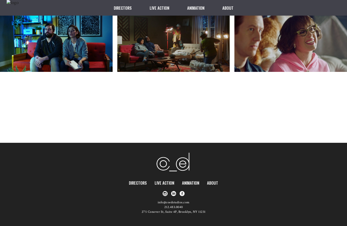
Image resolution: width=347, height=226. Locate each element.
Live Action (164, 183)
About (212, 183)
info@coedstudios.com (174, 202)
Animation (190, 183)
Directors (138, 183)
